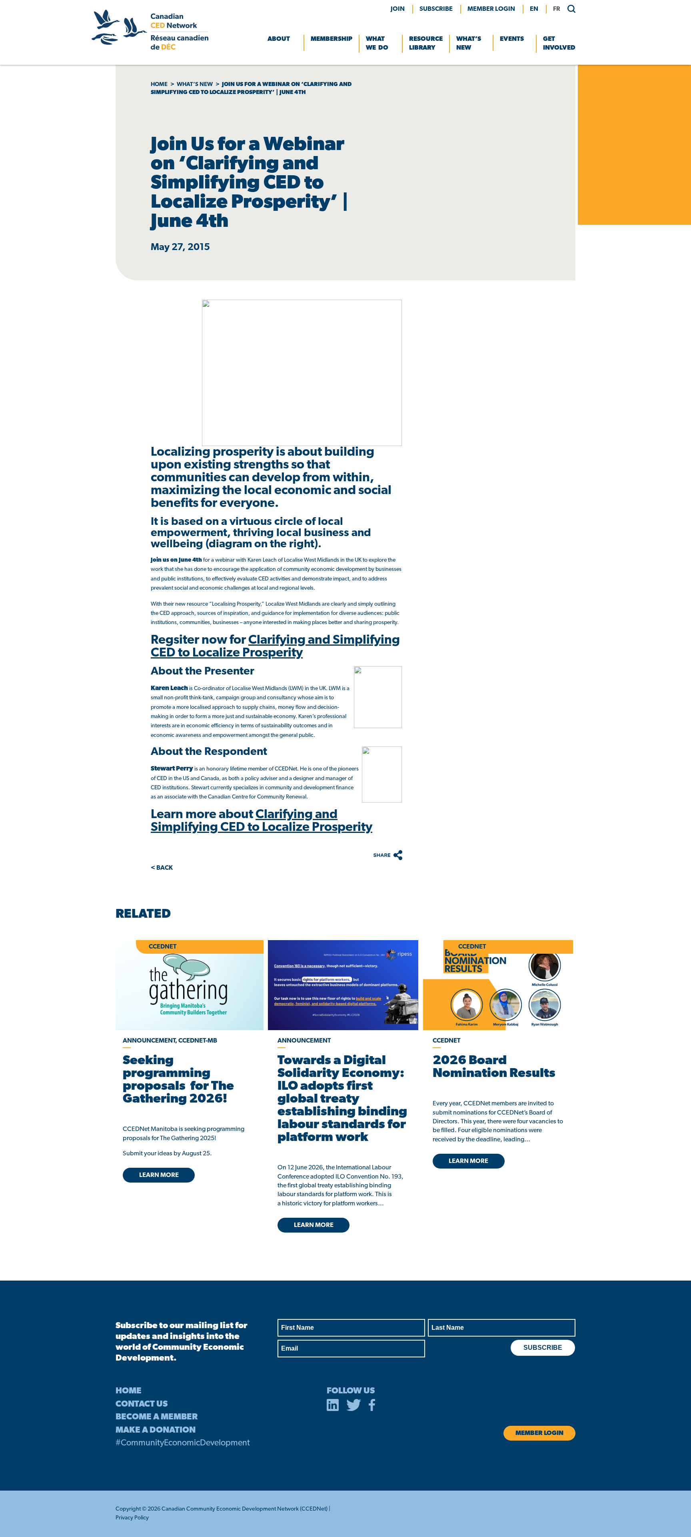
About (279, 39)
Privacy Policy (132, 1518)
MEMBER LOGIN (491, 9)
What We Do (377, 43)
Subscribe (436, 9)
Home (159, 85)
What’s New (468, 43)
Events (512, 39)
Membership (331, 39)
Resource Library (426, 43)
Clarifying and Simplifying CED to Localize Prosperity (275, 647)
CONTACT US (142, 1404)
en (534, 9)
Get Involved (559, 43)
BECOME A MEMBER (157, 1417)
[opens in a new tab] (343, 985)
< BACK (162, 868)
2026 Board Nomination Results (494, 1067)
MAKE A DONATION (156, 1430)
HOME (129, 1391)
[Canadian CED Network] (150, 48)
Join (398, 9)
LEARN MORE (159, 1175)
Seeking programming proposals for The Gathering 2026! (178, 1080)
